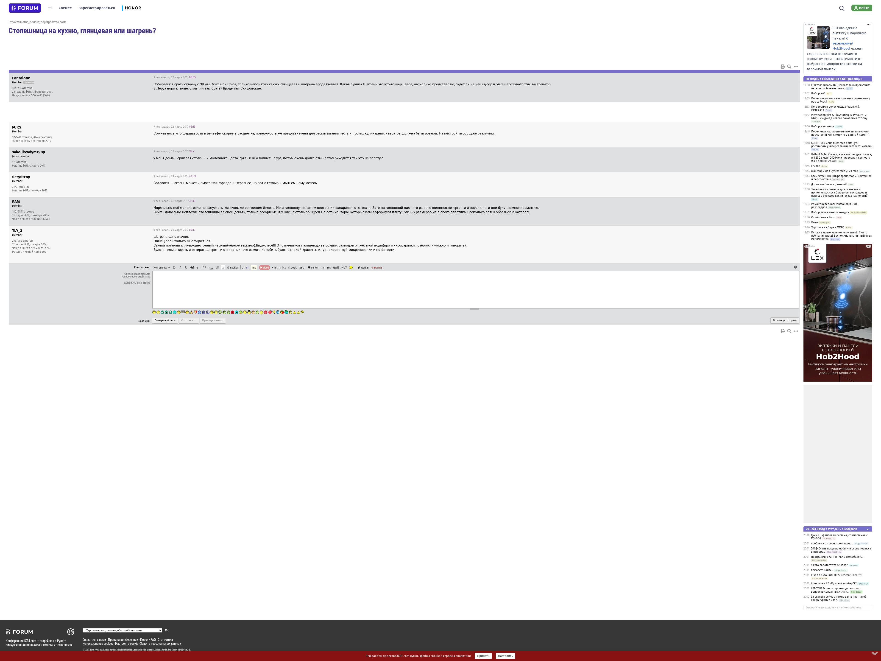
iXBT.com (89, 649)
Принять (483, 656)
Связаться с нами (94, 639)
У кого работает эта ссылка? (829, 565)
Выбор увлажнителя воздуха (830, 212)
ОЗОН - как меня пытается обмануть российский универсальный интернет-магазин (841, 144)
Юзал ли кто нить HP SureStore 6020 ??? (836, 575)
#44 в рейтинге (43, 137)
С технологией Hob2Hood (843, 43)
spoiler (233, 267)
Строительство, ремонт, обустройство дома (38, 22)
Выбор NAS (818, 93)
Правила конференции (123, 639)
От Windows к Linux (823, 217)
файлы (365, 267)
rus (329, 267)
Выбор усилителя (822, 126)
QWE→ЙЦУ (340, 267)
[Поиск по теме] (789, 66)
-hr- (323, 267)
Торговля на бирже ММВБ (827, 227)
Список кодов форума (137, 273)
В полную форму (785, 320)
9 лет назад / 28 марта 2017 (174, 201)
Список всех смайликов (136, 276)
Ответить (791, 77)
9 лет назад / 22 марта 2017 (174, 77)
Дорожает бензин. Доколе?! (829, 184)
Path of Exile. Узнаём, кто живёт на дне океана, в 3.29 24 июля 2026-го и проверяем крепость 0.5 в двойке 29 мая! (841, 157)
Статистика (165, 639)
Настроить (505, 656)
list (283, 267)
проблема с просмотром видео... (832, 543)
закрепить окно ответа (137, 282)
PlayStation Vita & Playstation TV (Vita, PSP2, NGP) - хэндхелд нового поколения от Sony (839, 116)
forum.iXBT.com (169, 649)
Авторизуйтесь (165, 320)
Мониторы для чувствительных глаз (834, 171)
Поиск (144, 639)
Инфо (779, 77)
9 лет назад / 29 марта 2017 (174, 230)
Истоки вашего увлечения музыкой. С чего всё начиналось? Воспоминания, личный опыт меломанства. (841, 236)
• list (274, 267)
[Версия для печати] (783, 66)
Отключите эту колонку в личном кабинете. (834, 607)
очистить (376, 267)
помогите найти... (822, 570)
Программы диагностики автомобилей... (837, 556)
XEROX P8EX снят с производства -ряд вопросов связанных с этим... (835, 590)
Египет (815, 166)
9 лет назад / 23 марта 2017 (174, 151)
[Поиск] (842, 7)
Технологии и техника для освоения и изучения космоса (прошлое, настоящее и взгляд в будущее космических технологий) (839, 192)
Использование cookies (98, 643)
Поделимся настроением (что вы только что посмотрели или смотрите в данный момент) (840, 133)
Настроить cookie (126, 643)
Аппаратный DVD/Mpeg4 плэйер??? (834, 583)
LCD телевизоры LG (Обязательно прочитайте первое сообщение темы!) (840, 87)
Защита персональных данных (160, 643)
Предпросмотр (212, 320)
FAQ (153, 639)
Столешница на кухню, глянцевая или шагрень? (82, 30)
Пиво (814, 222)
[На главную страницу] (25, 8)
